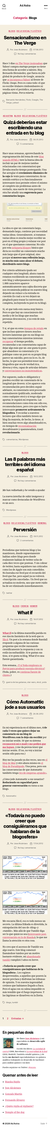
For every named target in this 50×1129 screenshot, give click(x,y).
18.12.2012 (38, 476)
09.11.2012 (38, 536)
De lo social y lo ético (29, 31)
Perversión (24, 529)
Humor (33, 606)
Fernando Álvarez (15, 1100)
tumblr (15, 1002)
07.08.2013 (38, 49)
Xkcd (5, 639)
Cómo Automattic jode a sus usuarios (25, 704)
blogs (8, 1002)
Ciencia (25, 606)
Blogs (12, 31)
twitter (9, 593)
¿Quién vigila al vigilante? (19, 1106)
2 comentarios (26, 540)
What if (25, 612)
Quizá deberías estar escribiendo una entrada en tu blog (25, 127)
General (42, 523)
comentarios (12, 439)
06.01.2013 (38, 139)
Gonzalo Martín (13, 1094)
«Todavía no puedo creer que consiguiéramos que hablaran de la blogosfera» (24, 826)
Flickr (28, 100)
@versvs (32, 1067)
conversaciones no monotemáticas (23, 370)
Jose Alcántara (20, 49)
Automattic (11, 796)
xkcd (39, 682)
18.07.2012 (38, 619)
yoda (44, 682)
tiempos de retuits (34, 328)
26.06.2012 (38, 714)
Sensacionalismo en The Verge (25, 40)
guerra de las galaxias (16, 682)
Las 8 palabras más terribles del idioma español (25, 464)
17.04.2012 (38, 843)
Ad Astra (25, 5)
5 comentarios (26, 144)
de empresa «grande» (33, 773)
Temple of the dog (14, 1112)
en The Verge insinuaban (29, 63)
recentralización (27, 426)
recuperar (8, 341)
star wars (31, 682)
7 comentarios (26, 718)
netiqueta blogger (21, 247)
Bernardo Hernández (15, 100)
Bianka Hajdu (12, 1081)
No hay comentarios (27, 54)
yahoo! (16, 102)
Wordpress (23, 439)
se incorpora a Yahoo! (18, 79)
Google (35, 100)
